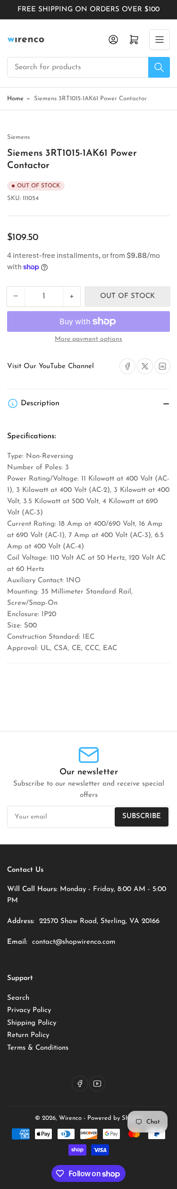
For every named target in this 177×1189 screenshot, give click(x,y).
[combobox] (88, 67)
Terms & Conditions (37, 1048)
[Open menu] (159, 39)
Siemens (18, 137)
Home (15, 99)
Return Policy (28, 1035)
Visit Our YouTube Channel (50, 366)
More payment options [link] (88, 339)
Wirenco (70, 1118)
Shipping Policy (31, 1023)
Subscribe (141, 816)
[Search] (159, 67)
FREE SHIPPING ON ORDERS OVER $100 (88, 9)
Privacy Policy (29, 1010)
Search (18, 998)
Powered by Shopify (115, 1118)
